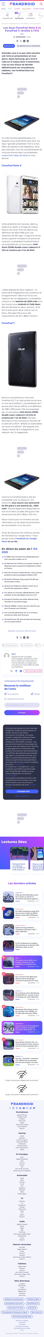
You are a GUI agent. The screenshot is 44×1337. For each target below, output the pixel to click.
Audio (22, 1221)
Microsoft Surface (22, 1169)
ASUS (22, 1136)
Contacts (22, 1324)
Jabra (22, 1228)
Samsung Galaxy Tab (22, 1274)
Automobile (22, 1175)
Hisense (22, 1201)
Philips (22, 1207)
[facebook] (16, 671)
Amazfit (22, 1247)
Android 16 (32, 1308)
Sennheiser (22, 1236)
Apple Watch (22, 1249)
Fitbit (22, 1251)
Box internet (37, 1312)
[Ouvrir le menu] (3, 4)
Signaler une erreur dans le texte (22, 631)
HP (22, 1167)
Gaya (22, 1288)
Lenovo (22, 1163)
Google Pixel (22, 1117)
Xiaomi (22, 1128)
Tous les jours (13, 694)
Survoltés (18, 892)
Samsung (22, 1209)
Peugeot (22, 1188)
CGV (22, 1330)
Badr (14, 654)
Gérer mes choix (22, 796)
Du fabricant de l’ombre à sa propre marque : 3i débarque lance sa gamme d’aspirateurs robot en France (23, 565)
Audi (22, 1178)
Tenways (22, 1293)
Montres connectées (22, 1244)
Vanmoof (22, 1295)
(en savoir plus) (18, 764)
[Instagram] (13, 1108)
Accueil (4, 24)
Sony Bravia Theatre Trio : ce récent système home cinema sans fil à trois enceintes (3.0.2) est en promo (27, 1044)
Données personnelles (22, 1328)
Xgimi (22, 1215)
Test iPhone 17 (32, 1303)
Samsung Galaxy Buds (22, 1234)
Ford (22, 1184)
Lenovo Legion (22, 1140)
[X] (10, 1108)
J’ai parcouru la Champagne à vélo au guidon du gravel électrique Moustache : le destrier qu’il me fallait (27, 1028)
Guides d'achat (20, 925)
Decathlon (22, 1286)
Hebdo (36, 694)
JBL (22, 1230)
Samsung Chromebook (22, 1171)
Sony (22, 1211)
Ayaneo (22, 1138)
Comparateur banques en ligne (14, 1312)
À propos (22, 1322)
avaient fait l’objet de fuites (15, 155)
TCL (22, 1213)
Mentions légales (22, 1320)
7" (39, 645)
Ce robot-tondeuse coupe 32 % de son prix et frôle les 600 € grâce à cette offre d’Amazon (27, 913)
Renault (22, 1190)
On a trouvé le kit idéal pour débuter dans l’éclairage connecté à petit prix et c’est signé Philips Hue (26, 979)
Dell (22, 1161)
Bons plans (26, 9)
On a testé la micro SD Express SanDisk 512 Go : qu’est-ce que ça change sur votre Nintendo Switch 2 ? (27, 995)
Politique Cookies (22, 1326)
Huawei (22, 1119)
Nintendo (22, 1144)
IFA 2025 (24, 24)
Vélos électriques (22, 1281)
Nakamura (22, 1291)
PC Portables (22, 1154)
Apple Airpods (22, 1224)
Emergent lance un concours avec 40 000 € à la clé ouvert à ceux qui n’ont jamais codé (18, 867)
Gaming (22, 1133)
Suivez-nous (9, 46)
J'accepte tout (23, 791)
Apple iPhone (22, 1115)
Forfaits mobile (33, 1299)
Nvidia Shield (22, 1146)
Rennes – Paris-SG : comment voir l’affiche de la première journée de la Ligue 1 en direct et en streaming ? (27, 1060)
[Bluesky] (34, 1108)
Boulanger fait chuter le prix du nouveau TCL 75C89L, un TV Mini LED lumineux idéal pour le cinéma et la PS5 (26, 1011)
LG (22, 1203)
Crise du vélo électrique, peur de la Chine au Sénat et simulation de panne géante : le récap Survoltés (27, 897)
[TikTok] (30, 1108)
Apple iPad (22, 1266)
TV (22, 1198)
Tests (10, 9)
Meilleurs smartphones (14, 1299)
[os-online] (21, 671)
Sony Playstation (22, 1148)
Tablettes (22, 1264)
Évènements (14, 24)
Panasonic (22, 1205)
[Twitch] (27, 1108)
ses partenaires (11, 776)
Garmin (22, 1253)
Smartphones (11, 645)
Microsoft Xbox (22, 1142)
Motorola (22, 1121)
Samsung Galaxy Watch (22, 1257)
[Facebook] (17, 1108)
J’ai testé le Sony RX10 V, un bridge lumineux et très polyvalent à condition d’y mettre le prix (26, 962)
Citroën (22, 1182)
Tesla (22, 1192)
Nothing (22, 1232)
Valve (22, 1150)
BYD (22, 1180)
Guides (17, 9)
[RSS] (20, 1108)
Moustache (22, 1289)
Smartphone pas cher (14, 1303)
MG (22, 1186)
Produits (27, 645)
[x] (11, 671)
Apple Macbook (22, 1159)
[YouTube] (23, 1108)
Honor (22, 1165)
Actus (3, 9)
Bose (22, 1226)
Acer (22, 1157)
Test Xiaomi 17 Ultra (15, 1308)
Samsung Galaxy (22, 1125)
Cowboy (22, 1284)
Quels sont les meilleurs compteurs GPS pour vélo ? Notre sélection (26, 929)
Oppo (22, 1123)
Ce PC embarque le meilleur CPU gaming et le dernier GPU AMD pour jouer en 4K (27, 945)
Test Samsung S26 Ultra (22, 1317)
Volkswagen (22, 1194)
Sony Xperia (22, 1127)
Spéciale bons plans (15, 699)
